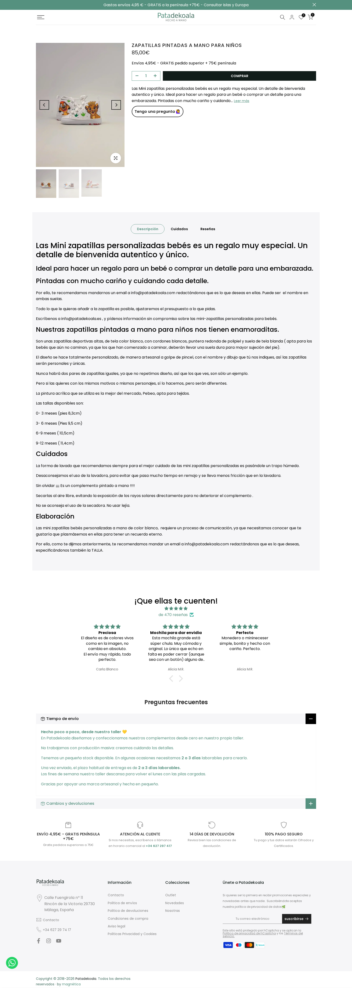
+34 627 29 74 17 (57, 929)
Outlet (170, 895)
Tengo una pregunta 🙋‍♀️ (158, 111)
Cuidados (179, 229)
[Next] (116, 105)
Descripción (147, 229)
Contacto (51, 920)
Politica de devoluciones (128, 910)
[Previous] (44, 105)
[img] (176, 608)
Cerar (38, 4)
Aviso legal (116, 926)
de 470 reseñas (173, 614)
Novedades (174, 903)
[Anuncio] (176, 5)
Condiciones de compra (128, 918)
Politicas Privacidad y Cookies (132, 933)
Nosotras (172, 910)
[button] (172, 678)
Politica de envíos (122, 903)
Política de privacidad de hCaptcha (249, 933)
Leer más (241, 100)
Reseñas (207, 229)
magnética (71, 984)
